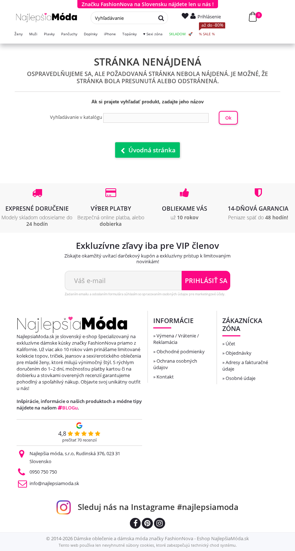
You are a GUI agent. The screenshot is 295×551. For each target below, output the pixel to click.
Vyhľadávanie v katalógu (76, 117)
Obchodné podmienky (180, 351)
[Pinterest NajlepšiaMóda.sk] (147, 524)
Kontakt (165, 376)
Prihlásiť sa (206, 280)
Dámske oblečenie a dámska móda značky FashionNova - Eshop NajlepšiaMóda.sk (161, 538)
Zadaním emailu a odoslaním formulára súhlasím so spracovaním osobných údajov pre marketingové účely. (145, 294)
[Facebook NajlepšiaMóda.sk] (135, 524)
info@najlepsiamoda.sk (54, 483)
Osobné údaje (240, 378)
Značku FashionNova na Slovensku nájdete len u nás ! (148, 4)
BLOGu (70, 407)
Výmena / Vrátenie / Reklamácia (176, 338)
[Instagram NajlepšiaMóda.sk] (159, 524)
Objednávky (238, 353)
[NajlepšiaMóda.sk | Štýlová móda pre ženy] (46, 17)
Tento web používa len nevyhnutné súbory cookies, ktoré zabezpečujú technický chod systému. (148, 545)
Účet (230, 343)
